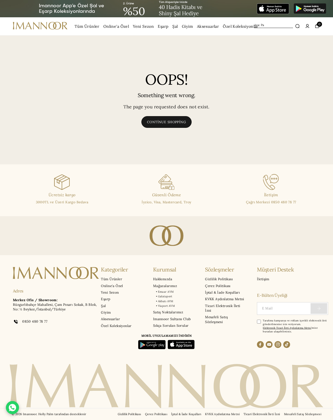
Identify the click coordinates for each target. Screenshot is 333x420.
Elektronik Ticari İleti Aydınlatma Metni (287, 327)
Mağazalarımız (165, 286)
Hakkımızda (162, 279)
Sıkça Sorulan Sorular (171, 325)
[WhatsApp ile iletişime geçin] (12, 407)
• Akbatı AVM (164, 301)
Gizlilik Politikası (219, 279)
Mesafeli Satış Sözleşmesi (216, 319)
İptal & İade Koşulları (222, 292)
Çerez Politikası (218, 286)
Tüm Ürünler (87, 26)
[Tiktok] (286, 344)
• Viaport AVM (165, 306)
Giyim (187, 26)
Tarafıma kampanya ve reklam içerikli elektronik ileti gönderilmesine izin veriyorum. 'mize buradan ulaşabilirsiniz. (295, 326)
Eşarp (163, 26)
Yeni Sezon (143, 26)
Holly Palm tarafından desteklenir (62, 414)
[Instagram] (277, 344)
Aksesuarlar (208, 26)
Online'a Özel (116, 26)
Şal (175, 26)
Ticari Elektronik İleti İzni (222, 308)
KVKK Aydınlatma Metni (224, 299)
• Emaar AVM (165, 291)
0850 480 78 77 (34, 321)
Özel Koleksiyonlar (240, 26)
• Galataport (164, 296)
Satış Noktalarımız (168, 312)
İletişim (263, 279)
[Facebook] (260, 344)
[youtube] (269, 344)
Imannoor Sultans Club (172, 319)
